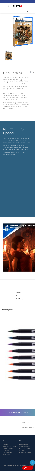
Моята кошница (23, 444)
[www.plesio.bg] (17, 6)
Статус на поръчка (24, 446)
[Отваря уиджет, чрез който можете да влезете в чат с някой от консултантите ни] (27, 468)
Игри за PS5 (17, 11)
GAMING (3, 11)
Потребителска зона (25, 452)
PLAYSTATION (9, 11)
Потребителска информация (7, 453)
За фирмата (6, 450)
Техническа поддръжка (9, 446)
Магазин (5, 444)
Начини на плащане (24, 448)
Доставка (21, 450)
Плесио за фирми (8, 448)
